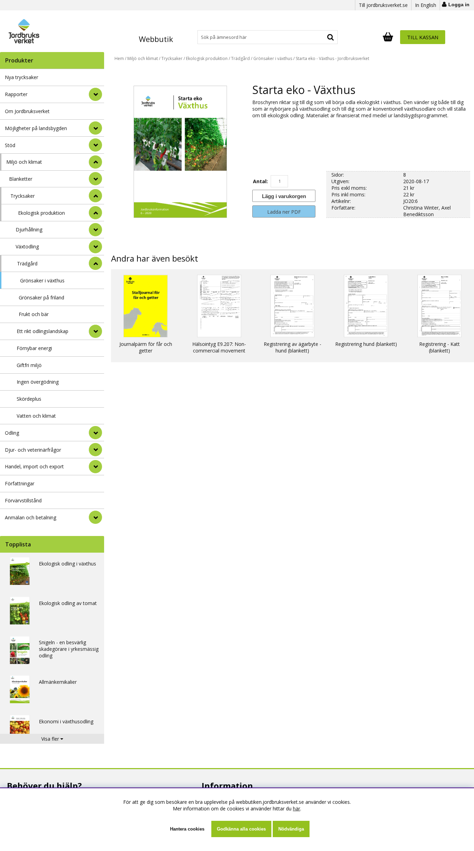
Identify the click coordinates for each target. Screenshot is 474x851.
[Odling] (95, 433)
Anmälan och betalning (30, 517)
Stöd (10, 145)
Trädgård (27, 263)
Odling (12, 432)
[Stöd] (95, 145)
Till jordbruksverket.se (383, 5)
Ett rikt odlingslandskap (42, 331)
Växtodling (27, 246)
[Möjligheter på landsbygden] (95, 128)
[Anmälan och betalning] (95, 517)
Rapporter (16, 94)
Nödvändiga (291, 829)
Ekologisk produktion (41, 213)
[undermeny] (95, 179)
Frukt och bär (34, 314)
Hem (119, 58)
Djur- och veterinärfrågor (33, 449)
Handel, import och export (34, 466)
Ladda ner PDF (284, 212)
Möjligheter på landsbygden (36, 128)
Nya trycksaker (21, 77)
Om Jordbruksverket (27, 111)
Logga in (458, 4)
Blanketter (20, 179)
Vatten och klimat (36, 415)
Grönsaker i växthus (42, 280)
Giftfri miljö (29, 365)
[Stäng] (95, 162)
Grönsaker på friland (41, 297)
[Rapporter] (95, 94)
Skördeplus (29, 398)
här (296, 808)
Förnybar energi (34, 348)
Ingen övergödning (38, 381)
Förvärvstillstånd (23, 500)
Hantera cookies (187, 829)
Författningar (19, 483)
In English (425, 5)
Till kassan (422, 37)
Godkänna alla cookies (241, 829)
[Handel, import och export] (95, 467)
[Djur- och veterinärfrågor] (95, 450)
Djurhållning (29, 229)
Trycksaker (22, 196)
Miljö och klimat (24, 162)
